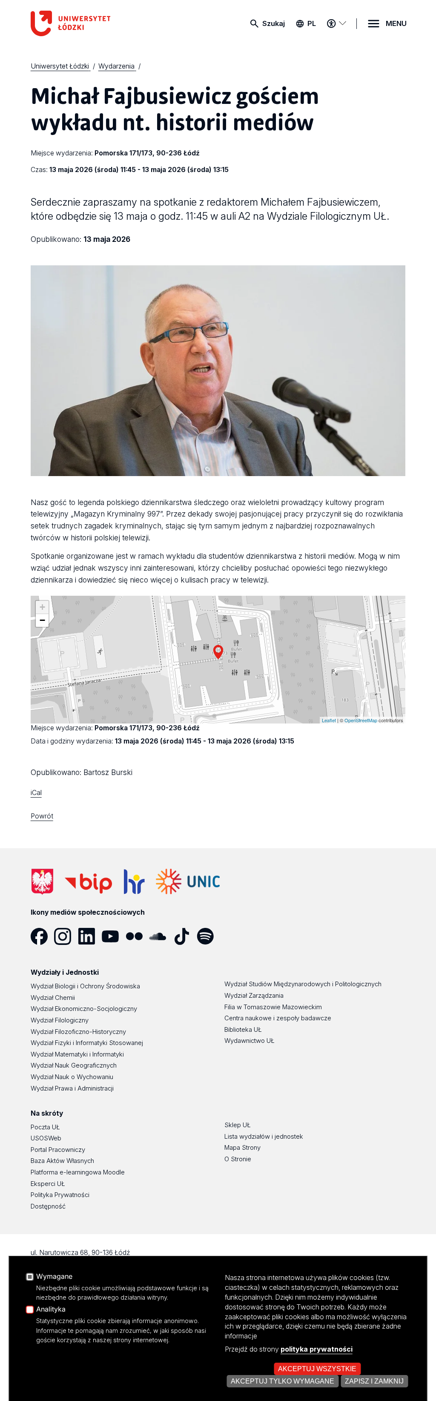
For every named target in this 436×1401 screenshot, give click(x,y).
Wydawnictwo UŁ (249, 1041)
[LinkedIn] (90, 936)
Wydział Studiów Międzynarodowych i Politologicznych (303, 984)
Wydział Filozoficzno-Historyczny (78, 1032)
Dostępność (48, 1206)
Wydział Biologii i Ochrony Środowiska (85, 986)
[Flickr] (137, 936)
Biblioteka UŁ (243, 1030)
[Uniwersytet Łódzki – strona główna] (94, 23)
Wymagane (54, 1276)
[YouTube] (114, 936)
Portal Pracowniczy (58, 1150)
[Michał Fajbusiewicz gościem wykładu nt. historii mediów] (218, 652)
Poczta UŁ (45, 1127)
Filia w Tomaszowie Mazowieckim (273, 1007)
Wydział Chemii (53, 998)
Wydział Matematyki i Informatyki (77, 1054)
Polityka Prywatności (60, 1195)
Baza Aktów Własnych (62, 1161)
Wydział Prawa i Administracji (72, 1088)
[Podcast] (232, 936)
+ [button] (42, 607)
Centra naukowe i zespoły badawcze (277, 1018)
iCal (36, 793)
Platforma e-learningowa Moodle (78, 1172)
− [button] (42, 620)
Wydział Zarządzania (254, 995)
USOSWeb (46, 1138)
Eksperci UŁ (48, 1184)
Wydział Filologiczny (60, 1020)
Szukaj (273, 23)
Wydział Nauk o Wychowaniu (72, 1077)
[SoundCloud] (161, 936)
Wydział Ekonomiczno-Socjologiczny (84, 1009)
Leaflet (329, 720)
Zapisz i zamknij (374, 1381)
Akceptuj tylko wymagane (282, 1381)
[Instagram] (66, 936)
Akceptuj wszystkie (317, 1368)
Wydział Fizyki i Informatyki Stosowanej (87, 1043)
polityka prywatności (317, 1349)
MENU (396, 23)
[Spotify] (209, 936)
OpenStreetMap (360, 720)
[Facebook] (42, 936)
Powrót (42, 816)
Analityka (51, 1309)
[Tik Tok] (185, 936)
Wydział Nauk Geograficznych (74, 1065)
